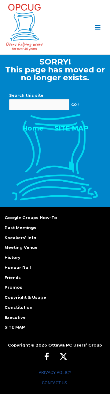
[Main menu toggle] (98, 27)
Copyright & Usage (25, 297)
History (12, 257)
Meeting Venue (21, 247)
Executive (15, 317)
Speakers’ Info (20, 237)
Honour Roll (18, 267)
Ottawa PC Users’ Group (75, 345)
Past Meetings (20, 227)
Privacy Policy (54, 372)
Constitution (18, 307)
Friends (13, 277)
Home (32, 128)
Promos (13, 287)
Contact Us (54, 382)
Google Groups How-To (31, 217)
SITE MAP (71, 128)
